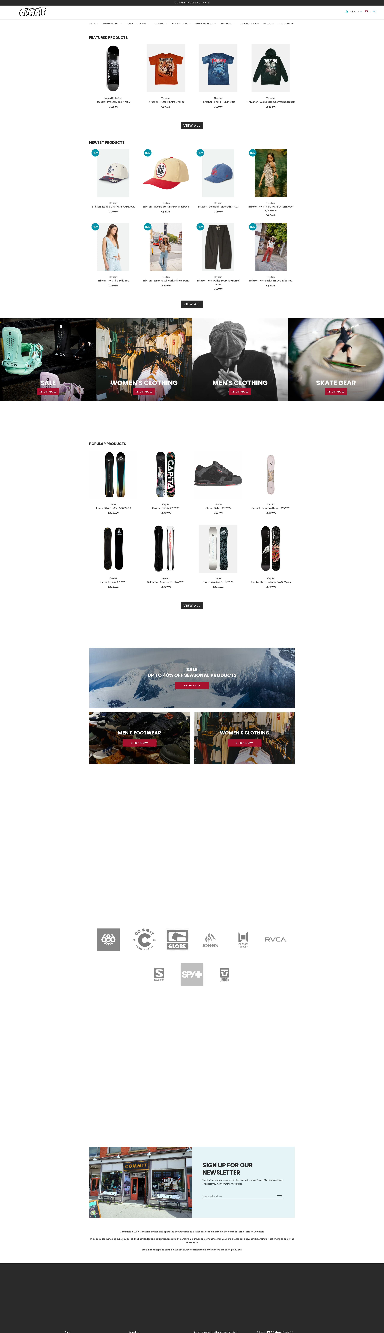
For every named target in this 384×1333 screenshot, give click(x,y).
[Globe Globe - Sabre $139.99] (218, 475)
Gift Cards (285, 23)
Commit (159, 23)
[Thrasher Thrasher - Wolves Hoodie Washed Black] (271, 68)
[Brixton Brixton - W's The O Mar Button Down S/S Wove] (271, 173)
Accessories (247, 23)
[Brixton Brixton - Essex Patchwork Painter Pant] (166, 247)
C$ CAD (355, 11)
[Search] (374, 11)
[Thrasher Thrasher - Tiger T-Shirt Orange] (166, 68)
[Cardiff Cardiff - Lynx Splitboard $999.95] (271, 475)
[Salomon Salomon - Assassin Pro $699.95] (166, 549)
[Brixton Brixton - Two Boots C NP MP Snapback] (166, 173)
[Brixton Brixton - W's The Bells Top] (113, 247)
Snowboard (111, 23)
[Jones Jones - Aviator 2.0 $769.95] (218, 549)
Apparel (226, 23)
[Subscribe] (278, 1195)
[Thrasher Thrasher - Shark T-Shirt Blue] (218, 68)
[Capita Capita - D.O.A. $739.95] (166, 475)
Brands (268, 23)
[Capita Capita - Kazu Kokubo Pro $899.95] (271, 549)
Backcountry (137, 23)
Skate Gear (180, 23)
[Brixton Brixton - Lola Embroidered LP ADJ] (218, 173)
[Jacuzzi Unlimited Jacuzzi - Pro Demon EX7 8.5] (113, 68)
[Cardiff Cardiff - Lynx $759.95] (113, 549)
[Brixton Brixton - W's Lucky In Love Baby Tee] (271, 247)
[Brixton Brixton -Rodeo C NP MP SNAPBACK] (113, 173)
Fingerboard (204, 23)
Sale (92, 23)
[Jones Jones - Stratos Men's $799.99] (113, 475)
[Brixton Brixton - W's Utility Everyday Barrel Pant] (218, 247)
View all (192, 125)
